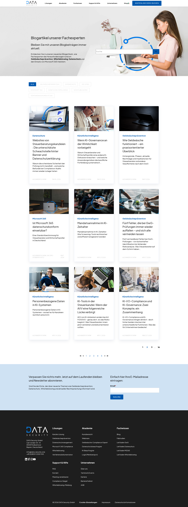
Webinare (85, 438)
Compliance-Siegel (59, 481)
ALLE (32, 84)
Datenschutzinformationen (125, 502)
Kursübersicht (87, 434)
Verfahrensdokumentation (42, 95)
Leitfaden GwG (123, 442)
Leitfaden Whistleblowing (127, 455)
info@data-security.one (36, 452)
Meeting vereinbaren (60, 477)
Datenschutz (70, 84)
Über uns (84, 469)
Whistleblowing (80, 90)
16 (159, 347)
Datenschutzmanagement (62, 442)
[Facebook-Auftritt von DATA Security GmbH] (29, 459)
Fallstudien (121, 438)
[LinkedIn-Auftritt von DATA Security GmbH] (26, 459)
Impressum (106, 502)
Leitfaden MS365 (123, 450)
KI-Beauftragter (88, 450)
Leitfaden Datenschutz (125, 446)
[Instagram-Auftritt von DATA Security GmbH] (31, 459)
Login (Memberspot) (90, 455)
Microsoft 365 (36, 90)
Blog (118, 434)
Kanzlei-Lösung (58, 434)
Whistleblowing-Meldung (62, 485)
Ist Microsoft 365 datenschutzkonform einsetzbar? (46, 226)
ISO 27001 (85, 84)
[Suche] (156, 51)
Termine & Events (87, 473)
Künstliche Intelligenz (58, 90)
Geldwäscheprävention (49, 84)
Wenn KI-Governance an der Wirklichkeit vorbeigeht (92, 144)
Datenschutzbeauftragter (92, 446)
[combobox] (124, 51)
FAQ (54, 469)
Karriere (84, 477)
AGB (82, 485)
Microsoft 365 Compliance (62, 446)
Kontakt (55, 473)
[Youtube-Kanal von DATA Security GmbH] (34, 459)
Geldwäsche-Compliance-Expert (95, 442)
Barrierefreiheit (87, 481)
